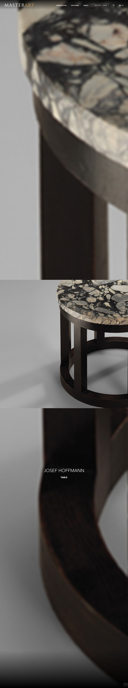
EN (120, 5)
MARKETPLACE (61, 5)
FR (123, 5)
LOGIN (104, 5)
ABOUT (85, 5)
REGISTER (97, 5)
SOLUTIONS (75, 5)
